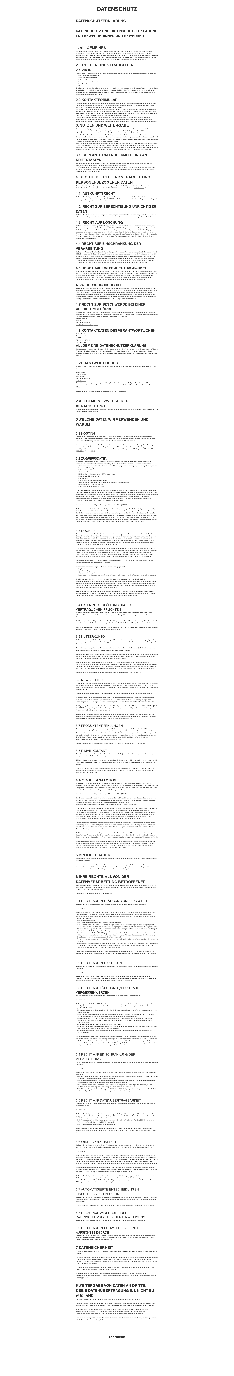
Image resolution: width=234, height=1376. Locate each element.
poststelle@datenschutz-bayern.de (87, 325)
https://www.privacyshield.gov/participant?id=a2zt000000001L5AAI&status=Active (110, 804)
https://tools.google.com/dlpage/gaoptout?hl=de (142, 837)
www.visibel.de (136, 349)
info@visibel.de (139, 188)
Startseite (117, 1337)
